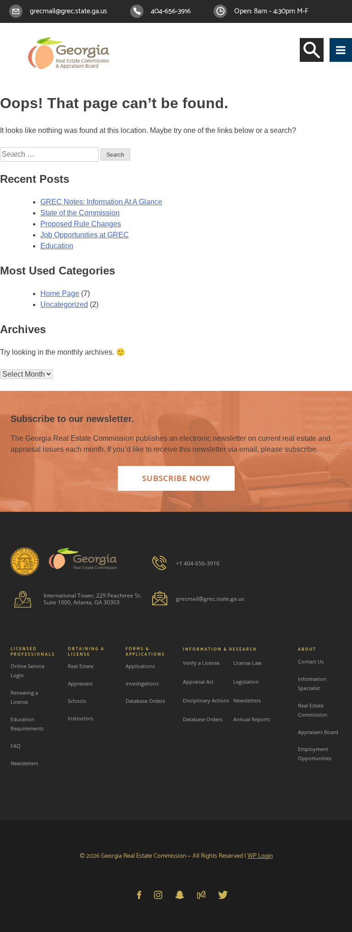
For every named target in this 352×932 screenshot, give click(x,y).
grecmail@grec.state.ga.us (68, 11)
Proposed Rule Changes (80, 224)
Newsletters (24, 763)
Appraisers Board (318, 732)
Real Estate (81, 666)
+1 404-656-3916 (198, 563)
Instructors (80, 718)
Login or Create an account (302, 34)
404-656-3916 (171, 11)
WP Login (260, 856)
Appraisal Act (198, 681)
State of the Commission (80, 213)
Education (56, 246)
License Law (247, 662)
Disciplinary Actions (206, 700)
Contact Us (311, 661)
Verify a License (201, 662)
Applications (140, 666)
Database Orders (145, 700)
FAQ (16, 745)
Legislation (246, 681)
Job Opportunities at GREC (84, 235)
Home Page (59, 293)
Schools (77, 700)
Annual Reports (251, 719)
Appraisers (80, 683)
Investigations (142, 683)
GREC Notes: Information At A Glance (101, 202)
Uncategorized (64, 304)
